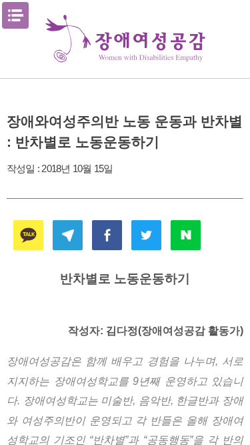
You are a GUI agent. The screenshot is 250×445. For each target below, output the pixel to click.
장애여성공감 (125, 39)
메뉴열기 (15, 15)
